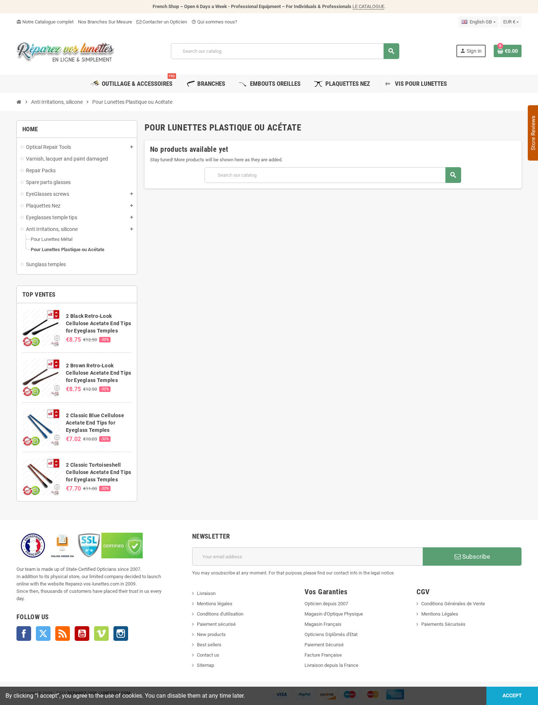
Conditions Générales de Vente (453, 603)
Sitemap (205, 665)
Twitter (43, 633)
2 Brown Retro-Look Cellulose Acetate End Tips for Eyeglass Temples (98, 373)
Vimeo (101, 633)
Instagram (120, 633)
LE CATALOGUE (368, 6)
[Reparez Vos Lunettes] (65, 50)
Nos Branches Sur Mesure (105, 22)
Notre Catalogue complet (45, 22)
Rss (62, 633)
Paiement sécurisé (216, 624)
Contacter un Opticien (164, 22)
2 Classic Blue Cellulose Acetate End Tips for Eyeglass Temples (95, 422)
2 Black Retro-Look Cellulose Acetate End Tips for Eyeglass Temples (98, 323)
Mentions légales (214, 603)
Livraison (206, 593)
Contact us (208, 655)
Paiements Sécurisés (443, 624)
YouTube (82, 633)
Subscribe (475, 556)
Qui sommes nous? (214, 22)
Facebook (23, 633)
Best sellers (209, 644)
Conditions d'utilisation (220, 614)
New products (211, 634)
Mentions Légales (439, 614)
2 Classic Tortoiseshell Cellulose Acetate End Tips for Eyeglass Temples (98, 472)
